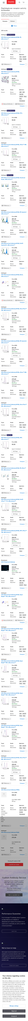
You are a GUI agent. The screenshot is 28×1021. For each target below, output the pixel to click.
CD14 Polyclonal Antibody (8, 562)
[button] (14, 26)
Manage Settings (14, 1006)
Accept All (14, 1016)
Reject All (14, 1011)
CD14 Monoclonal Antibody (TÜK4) (10, 790)
